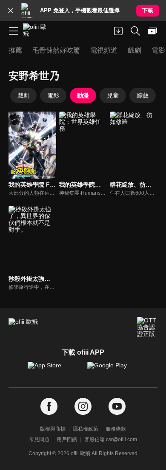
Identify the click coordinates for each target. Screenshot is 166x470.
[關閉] (10, 10)
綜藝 (143, 95)
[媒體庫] (152, 31)
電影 (53, 95)
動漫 (83, 95)
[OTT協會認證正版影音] (147, 327)
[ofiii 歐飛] (37, 31)
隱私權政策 (85, 429)
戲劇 (23, 95)
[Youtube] (117, 406)
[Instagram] (83, 406)
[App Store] (53, 369)
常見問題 (39, 439)
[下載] (118, 31)
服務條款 (116, 429)
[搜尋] (135, 31)
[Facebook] (48, 406)
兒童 (113, 95)
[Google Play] (112, 369)
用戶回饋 (67, 439)
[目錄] (14, 31)
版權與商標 (53, 429)
